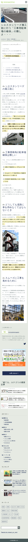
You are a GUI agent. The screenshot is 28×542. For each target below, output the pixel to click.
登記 (19, 518)
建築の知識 (13, 38)
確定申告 (4, 521)
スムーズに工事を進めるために (12, 76)
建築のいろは (5, 510)
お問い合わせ (13, 373)
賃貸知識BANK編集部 (13, 332)
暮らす (5, 434)
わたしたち (6, 445)
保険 (8, 506)
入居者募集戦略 (8, 422)
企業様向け (7, 461)
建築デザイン (7, 436)
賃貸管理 (6, 424)
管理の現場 (14, 510)
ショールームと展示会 (9, 440)
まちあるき (7, 442)
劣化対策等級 (5, 518)
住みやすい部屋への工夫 (18, 506)
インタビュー (7, 452)
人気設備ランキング (7, 514)
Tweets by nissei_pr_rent (9, 532)
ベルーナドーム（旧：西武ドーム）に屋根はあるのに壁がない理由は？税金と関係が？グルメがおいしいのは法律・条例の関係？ (19, 483)
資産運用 (6, 420)
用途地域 (13, 518)
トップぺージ (3, 38)
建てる (8, 38)
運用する (5, 418)
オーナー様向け (8, 459)
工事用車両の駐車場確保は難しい (12, 70)
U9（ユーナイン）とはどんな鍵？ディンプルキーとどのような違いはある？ (19, 492)
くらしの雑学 (7, 438)
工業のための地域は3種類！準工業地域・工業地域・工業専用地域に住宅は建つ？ (20, 472)
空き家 (16, 514)
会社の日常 (7, 448)
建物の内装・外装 (8, 429)
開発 (3, 506)
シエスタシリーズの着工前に (11, 67)
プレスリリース (8, 450)
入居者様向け (7, 457)
